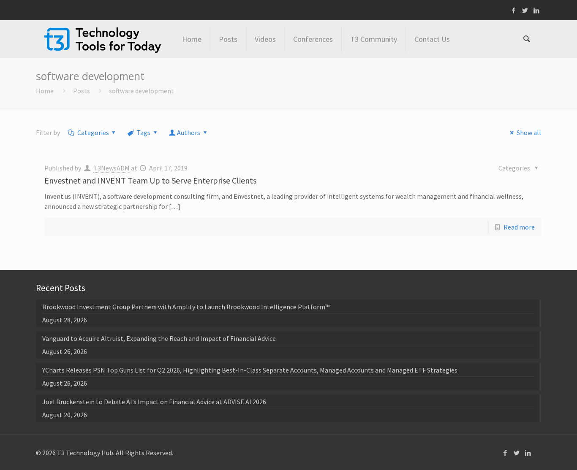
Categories (93, 132)
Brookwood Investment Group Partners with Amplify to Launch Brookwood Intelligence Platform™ (185, 307)
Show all (529, 132)
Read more (519, 227)
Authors (188, 132)
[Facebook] (513, 10)
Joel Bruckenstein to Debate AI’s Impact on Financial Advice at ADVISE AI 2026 (154, 401)
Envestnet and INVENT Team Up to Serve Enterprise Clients (150, 180)
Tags (143, 132)
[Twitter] (525, 10)
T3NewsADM (111, 168)
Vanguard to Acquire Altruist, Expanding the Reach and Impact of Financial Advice (159, 338)
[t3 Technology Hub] (102, 39)
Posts (81, 90)
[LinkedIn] (536, 10)
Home (45, 90)
